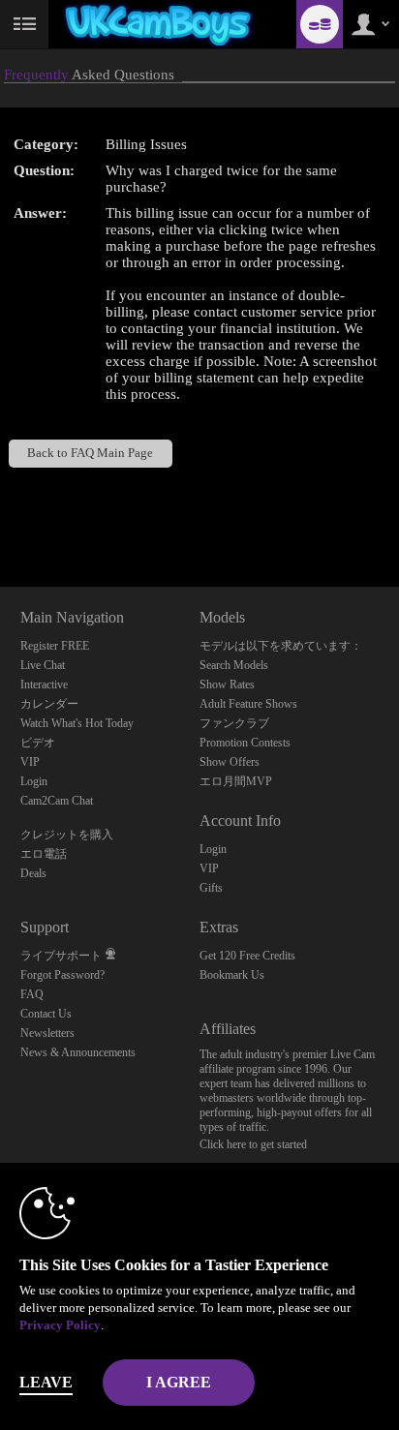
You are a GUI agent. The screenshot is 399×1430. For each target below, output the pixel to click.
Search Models (234, 665)
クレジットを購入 (66, 834)
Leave (46, 1382)
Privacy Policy (60, 1325)
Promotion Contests (245, 742)
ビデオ (37, 742)
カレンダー (49, 704)
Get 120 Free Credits (247, 955)
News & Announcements (78, 1052)
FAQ (32, 994)
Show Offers (230, 762)
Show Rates (227, 684)
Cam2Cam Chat (56, 800)
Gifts (211, 888)
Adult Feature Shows (248, 704)
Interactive (44, 684)
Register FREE (54, 646)
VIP (30, 762)
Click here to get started (253, 1144)
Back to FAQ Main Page (90, 453)
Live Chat (42, 665)
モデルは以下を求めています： (281, 646)
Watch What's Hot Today (77, 723)
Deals (33, 873)
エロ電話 (43, 854)
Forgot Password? (62, 975)
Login (33, 781)
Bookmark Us (232, 975)
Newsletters (47, 1033)
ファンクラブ (234, 723)
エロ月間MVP (236, 781)
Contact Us (46, 1013)
